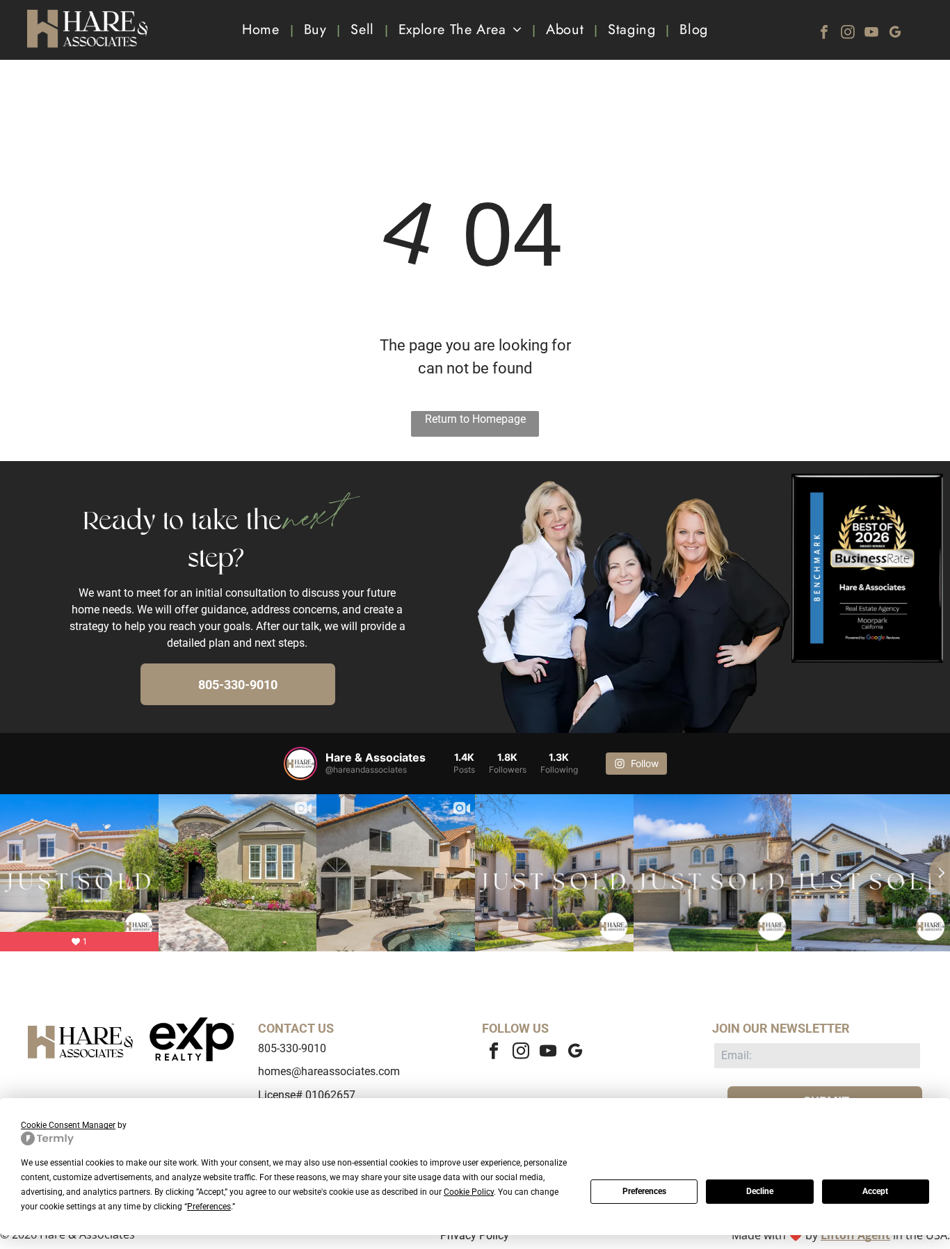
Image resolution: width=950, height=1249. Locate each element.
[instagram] (847, 34)
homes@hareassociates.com (329, 1071)
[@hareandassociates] (300, 763)
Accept (875, 1191)
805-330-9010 (292, 1048)
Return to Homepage (475, 419)
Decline (759, 1191)
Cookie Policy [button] (469, 1192)
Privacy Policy (474, 1235)
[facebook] (824, 34)
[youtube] (871, 34)
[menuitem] (262, 30)
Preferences (644, 1191)
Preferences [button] (209, 1206)
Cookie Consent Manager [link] (68, 1125)
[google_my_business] (895, 34)
